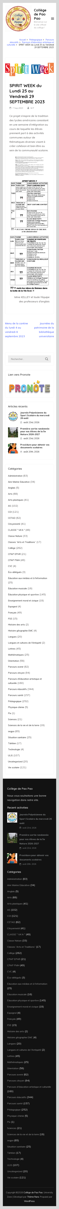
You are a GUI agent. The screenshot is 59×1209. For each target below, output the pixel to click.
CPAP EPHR (14, 554)
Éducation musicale (17, 588)
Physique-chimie (16, 707)
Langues (12, 636)
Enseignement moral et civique (23, 600)
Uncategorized (15, 761)
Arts (10, 493)
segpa (11, 731)
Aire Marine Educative (19, 481)
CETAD (11, 518)
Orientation (13, 660)
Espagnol (12, 606)
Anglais (11, 487)
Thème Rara (33, 1196)
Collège (11, 548)
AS (9, 505)
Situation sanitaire (17, 737)
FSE (10, 618)
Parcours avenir (15, 666)
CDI (10, 512)
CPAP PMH (14, 560)
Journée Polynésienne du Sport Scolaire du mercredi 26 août (34, 415)
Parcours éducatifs (17, 689)
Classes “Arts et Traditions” (22, 542)
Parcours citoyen (16, 672)
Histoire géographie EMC (20, 630)
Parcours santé (15, 695)
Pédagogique (14, 701)
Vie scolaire (13, 767)
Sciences (12, 719)
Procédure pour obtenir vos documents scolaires (34, 446)
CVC (10, 566)
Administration (15, 475)
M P (32, 108)
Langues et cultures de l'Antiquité (24, 642)
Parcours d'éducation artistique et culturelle (29, 1086)
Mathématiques (16, 654)
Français (12, 612)
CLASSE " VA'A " (16, 530)
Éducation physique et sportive (23, 594)
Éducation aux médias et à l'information (27, 578)
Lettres (11, 648)
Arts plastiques (15, 500)
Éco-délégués (15, 572)
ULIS (10, 755)
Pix (9, 713)
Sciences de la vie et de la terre (23, 725)
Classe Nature (15, 536)
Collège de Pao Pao (40, 14)
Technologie (14, 749)
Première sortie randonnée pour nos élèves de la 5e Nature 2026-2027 (34, 431)
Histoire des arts (16, 624)
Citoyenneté (14, 524)
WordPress (29, 1201)
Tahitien (12, 743)
